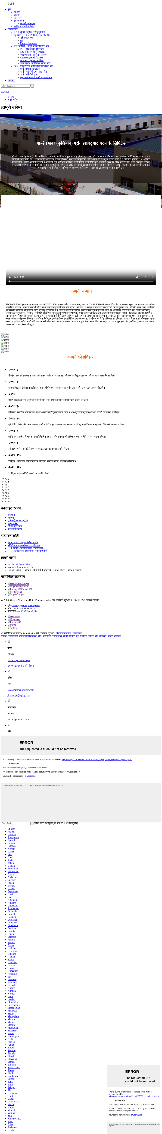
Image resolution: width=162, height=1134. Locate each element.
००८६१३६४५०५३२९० (27, 611)
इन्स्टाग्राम (24, 583)
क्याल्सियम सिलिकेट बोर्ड (30, 636)
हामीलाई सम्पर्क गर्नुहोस (24, 26)
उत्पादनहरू (13, 29)
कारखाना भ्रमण (15, 529)
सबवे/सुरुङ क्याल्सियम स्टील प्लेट (35, 63)
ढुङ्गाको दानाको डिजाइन (31, 57)
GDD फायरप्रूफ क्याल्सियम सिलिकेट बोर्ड (33, 66)
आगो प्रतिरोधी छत (28, 74)
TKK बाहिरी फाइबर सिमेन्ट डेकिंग (29, 32)
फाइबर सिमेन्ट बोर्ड (9, 636)
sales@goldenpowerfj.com (21, 567)
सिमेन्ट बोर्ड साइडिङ (97, 636)
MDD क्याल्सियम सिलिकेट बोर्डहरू (24, 545)
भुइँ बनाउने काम (27, 37)
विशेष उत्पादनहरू (63, 633)
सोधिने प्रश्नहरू (27, 23)
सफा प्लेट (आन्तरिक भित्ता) (32, 60)
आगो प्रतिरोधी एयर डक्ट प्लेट (33, 71)
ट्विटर (19, 592)
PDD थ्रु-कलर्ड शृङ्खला (32, 49)
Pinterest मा (26, 589)
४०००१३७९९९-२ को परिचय (21, 665)
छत (21, 40)
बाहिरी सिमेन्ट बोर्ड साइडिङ (75, 636)
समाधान (17, 17)
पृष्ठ (9, 9)
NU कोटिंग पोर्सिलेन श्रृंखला (33, 52)
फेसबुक (20, 594)
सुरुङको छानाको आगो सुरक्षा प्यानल (36, 77)
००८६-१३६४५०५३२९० (19, 564)
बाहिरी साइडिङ (114, 636)
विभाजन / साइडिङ (28, 43)
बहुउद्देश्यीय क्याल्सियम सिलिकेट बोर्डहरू (32, 34)
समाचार (11, 80)
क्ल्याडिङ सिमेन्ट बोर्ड (52, 636)
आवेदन (17, 15)
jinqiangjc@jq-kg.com (19, 695)
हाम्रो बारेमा (19, 20)
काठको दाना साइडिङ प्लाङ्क (33, 54)
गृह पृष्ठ (17, 12)
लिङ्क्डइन (24, 586)
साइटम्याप (77, 633)
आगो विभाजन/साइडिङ (30, 69)
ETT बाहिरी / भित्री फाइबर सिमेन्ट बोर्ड (31, 46)
